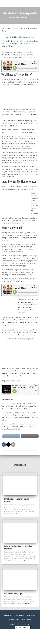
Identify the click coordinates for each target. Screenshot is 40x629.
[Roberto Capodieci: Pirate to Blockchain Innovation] (20, 531)
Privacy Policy (26, 620)
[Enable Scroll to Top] (36, 625)
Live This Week (31, 615)
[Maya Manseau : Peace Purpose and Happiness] (20, 484)
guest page (8, 429)
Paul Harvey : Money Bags (13, 594)
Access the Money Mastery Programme (20, 339)
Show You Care (19, 615)
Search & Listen (14, 620)
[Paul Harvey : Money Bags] (20, 578)
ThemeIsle (26, 624)
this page (12, 408)
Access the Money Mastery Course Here (20, 37)
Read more (15, 513)
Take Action (8, 615)
